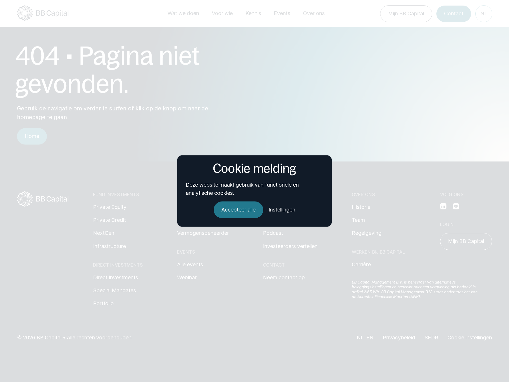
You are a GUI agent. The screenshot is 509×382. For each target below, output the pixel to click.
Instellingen (282, 209)
